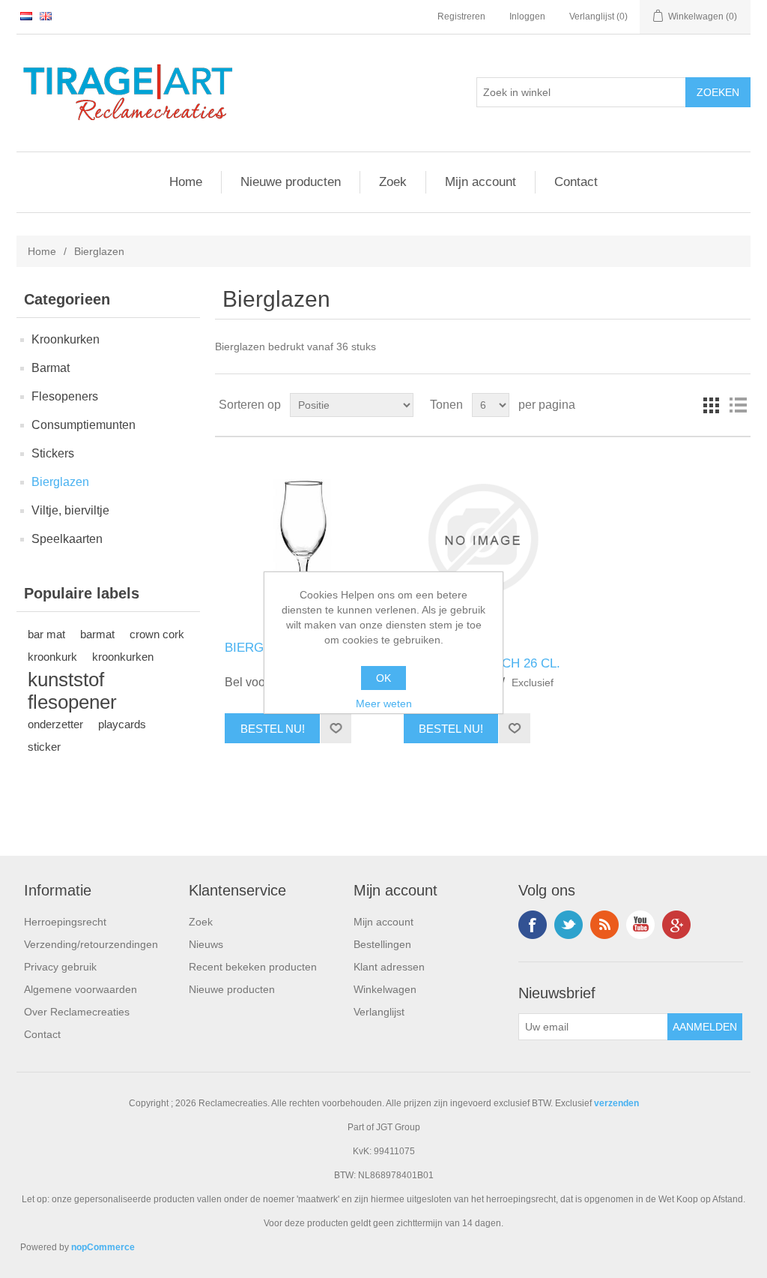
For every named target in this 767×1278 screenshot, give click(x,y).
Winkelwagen (385, 989)
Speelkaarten (67, 538)
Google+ (676, 924)
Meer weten (384, 704)
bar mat (46, 634)
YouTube (640, 924)
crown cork (157, 634)
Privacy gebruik (60, 967)
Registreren (461, 16)
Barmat (50, 368)
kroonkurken (123, 656)
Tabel (711, 405)
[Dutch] (26, 16)
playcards (122, 724)
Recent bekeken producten (253, 967)
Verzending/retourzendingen (91, 944)
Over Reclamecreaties (77, 1012)
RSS (604, 924)
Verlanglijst (379, 1012)
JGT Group (398, 1127)
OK (383, 678)
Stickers (52, 453)
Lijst (738, 405)
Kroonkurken (65, 339)
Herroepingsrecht (65, 922)
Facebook (532, 924)
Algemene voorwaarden (80, 989)
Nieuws (206, 944)
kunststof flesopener (72, 690)
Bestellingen (382, 944)
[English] (46, 16)
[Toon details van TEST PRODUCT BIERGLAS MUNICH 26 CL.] (482, 539)
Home (185, 182)
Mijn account (480, 182)
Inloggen (527, 16)
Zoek (393, 182)
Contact (576, 182)
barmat (97, 634)
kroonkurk (52, 656)
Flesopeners (64, 396)
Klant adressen (389, 967)
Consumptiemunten (83, 424)
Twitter (568, 924)
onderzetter (55, 724)
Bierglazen (60, 482)
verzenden (616, 1103)
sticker (44, 746)
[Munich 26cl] (303, 539)
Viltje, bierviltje (70, 510)
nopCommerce (103, 1247)
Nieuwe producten (290, 182)
